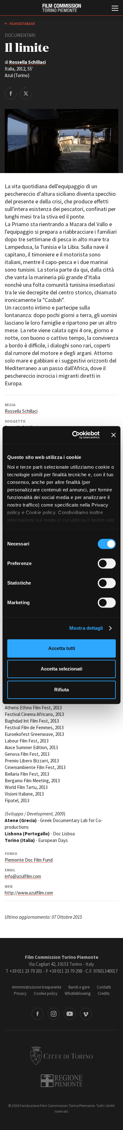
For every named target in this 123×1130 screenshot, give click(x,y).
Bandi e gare (79, 987)
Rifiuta (61, 689)
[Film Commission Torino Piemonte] (61, 8)
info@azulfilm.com (23, 876)
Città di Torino (61, 1055)
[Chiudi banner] (113, 435)
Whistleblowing (78, 993)
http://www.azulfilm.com (29, 893)
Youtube (70, 1014)
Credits (103, 993)
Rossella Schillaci (27, 62)
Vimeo (86, 1014)
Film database (22, 23)
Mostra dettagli (86, 628)
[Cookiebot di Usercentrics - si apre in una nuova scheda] (75, 435)
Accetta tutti (61, 648)
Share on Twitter (26, 92)
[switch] (107, 563)
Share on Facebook (11, 92)
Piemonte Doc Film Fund (29, 860)
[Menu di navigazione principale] (115, 9)
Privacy (20, 993)
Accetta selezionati (61, 668)
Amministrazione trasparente (36, 987)
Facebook (38, 1014)
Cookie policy (45, 993)
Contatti (104, 987)
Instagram (54, 1014)
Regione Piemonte (62, 1080)
